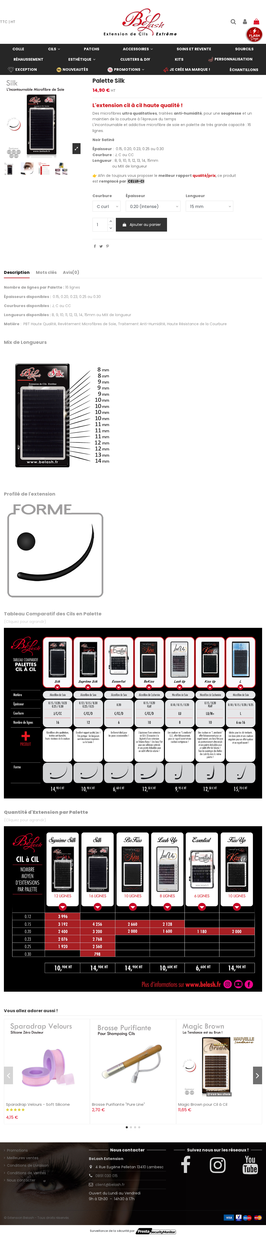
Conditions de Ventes (26, 1173)
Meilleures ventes (22, 1157)
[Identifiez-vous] (244, 22)
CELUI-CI (135, 181)
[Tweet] (101, 246)
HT (13, 21)
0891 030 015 (106, 1175)
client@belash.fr (110, 1184)
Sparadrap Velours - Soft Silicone (38, 1104)
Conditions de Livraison (28, 1165)
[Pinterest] (107, 246)
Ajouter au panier (145, 224)
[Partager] (95, 246)
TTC (4, 21)
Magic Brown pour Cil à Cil (202, 1104)
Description (17, 272)
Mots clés (46, 272)
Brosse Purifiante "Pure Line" (118, 1104)
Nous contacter (21, 1180)
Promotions (17, 1150)
